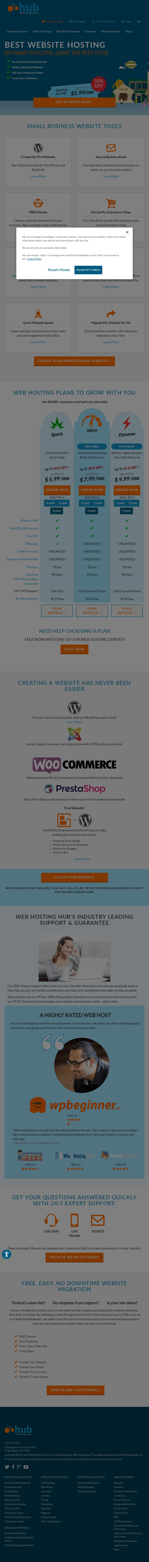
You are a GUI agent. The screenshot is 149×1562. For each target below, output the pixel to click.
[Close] (127, 232)
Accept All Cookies (88, 270)
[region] (74, 253)
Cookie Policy (34, 259)
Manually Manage (59, 269)
